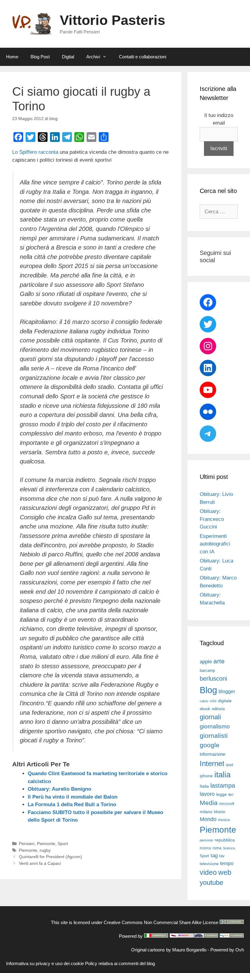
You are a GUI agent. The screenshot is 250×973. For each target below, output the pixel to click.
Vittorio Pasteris (112, 20)
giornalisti (214, 735)
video (208, 872)
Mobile (219, 812)
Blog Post (40, 56)
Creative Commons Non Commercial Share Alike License (161, 922)
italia (222, 774)
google (210, 745)
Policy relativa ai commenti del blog (120, 963)
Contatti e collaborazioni (142, 56)
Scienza (229, 848)
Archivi (93, 56)
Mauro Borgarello (189, 949)
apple (206, 662)
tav (222, 856)
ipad (229, 765)
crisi (213, 701)
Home (12, 56)
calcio (204, 701)
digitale (225, 701)
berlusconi (213, 678)
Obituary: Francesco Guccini (212, 519)
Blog (208, 690)
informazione (212, 754)
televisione (209, 863)
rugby (45, 850)
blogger (227, 691)
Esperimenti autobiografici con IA (215, 544)
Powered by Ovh (227, 949)
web (224, 872)
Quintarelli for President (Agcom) (50, 856)
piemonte (206, 840)
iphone (206, 776)
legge (221, 794)
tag (214, 855)
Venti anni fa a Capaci (40, 863)
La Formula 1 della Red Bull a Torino (72, 804)
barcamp (207, 670)
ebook (205, 709)
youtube (211, 882)
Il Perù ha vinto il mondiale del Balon (72, 797)
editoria (218, 709)
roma (216, 848)
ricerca (205, 848)
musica (224, 820)
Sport (63, 843)
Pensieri (26, 843)
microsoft (226, 804)
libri (230, 794)
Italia (204, 786)
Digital (68, 56)
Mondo (208, 819)
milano (206, 811)
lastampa (222, 785)
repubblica (225, 839)
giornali (210, 717)
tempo (227, 863)
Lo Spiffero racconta (35, 152)
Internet (212, 763)
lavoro (207, 794)
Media (209, 802)
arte (219, 661)
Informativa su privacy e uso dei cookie (45, 963)
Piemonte (46, 843)
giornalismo (215, 726)
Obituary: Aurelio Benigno (59, 789)
